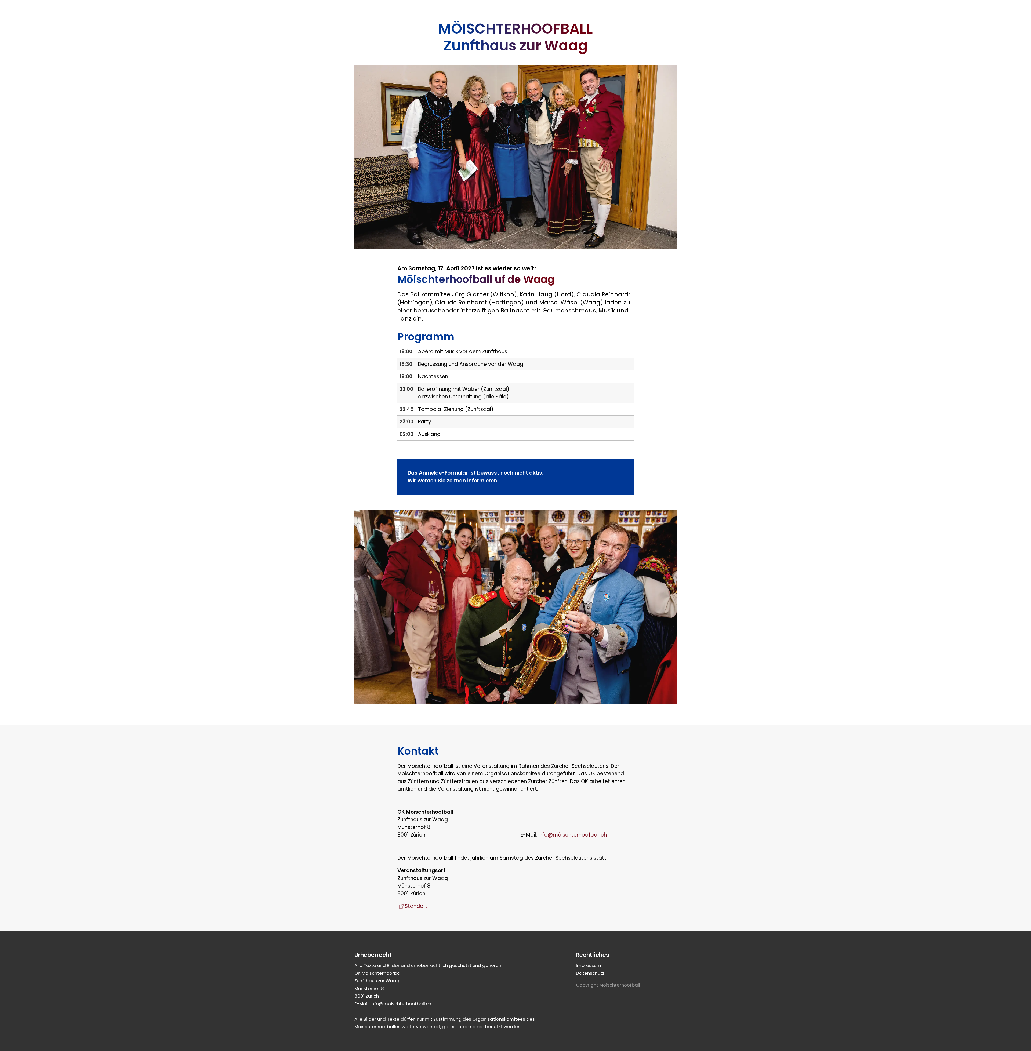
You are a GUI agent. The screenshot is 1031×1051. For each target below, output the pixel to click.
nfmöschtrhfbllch (573, 834)
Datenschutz (590, 973)
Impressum (588, 965)
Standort (416, 906)
